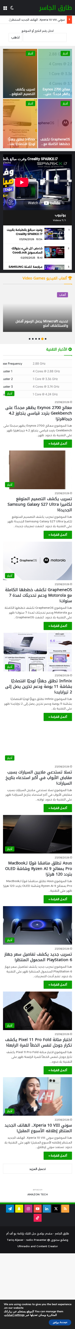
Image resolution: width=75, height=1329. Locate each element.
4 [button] (36, 339)
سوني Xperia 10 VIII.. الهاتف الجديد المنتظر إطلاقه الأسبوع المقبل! (38, 1128)
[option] (37, 98)
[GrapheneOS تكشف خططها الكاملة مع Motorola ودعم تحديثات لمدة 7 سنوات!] (55, 123)
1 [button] (45, 339)
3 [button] (39, 339)
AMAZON (33, 1194)
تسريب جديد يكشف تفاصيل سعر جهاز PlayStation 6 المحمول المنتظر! (38, 957)
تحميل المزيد (37, 1168)
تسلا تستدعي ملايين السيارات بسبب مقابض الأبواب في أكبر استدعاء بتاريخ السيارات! (39, 777)
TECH (44, 1194)
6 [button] (29, 339)
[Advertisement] (37, 1290)
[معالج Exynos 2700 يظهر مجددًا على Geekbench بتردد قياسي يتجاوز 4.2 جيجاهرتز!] (55, 73)
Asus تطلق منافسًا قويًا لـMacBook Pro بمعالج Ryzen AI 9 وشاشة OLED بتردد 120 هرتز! (38, 868)
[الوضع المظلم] (12, 9)
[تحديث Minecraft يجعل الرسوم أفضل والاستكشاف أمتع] (37, 310)
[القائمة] (5, 9)
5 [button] (33, 339)
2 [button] (42, 339)
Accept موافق (60, 1322)
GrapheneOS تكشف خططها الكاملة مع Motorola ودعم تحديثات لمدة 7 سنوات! (38, 595)
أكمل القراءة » (58, 443)
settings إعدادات (14, 1315)
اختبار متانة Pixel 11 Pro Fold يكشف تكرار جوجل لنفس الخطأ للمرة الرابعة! (38, 1042)
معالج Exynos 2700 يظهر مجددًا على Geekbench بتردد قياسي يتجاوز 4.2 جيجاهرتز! (38, 413)
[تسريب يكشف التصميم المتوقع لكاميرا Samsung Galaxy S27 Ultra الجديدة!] (20, 73)
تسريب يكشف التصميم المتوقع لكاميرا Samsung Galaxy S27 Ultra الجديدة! (40, 504)
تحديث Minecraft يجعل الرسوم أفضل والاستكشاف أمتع (42, 323)
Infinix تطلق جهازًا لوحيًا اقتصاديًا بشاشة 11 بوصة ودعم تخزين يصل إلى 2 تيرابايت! (20, 146)
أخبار (65, 53)
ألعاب (62, 294)
